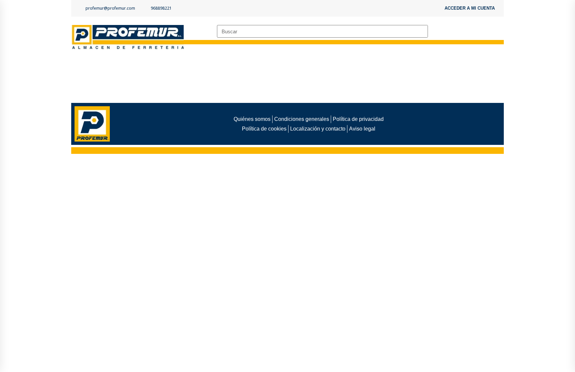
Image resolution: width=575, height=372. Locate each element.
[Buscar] (421, 31)
